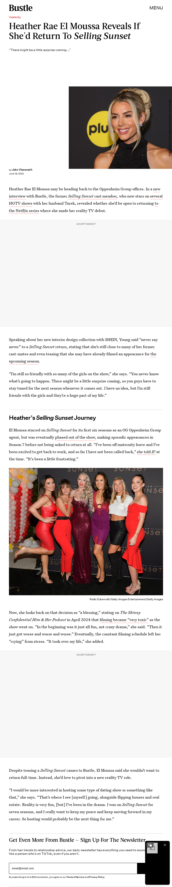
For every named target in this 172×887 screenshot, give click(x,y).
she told (146, 451)
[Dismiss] (164, 845)
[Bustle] (20, 8)
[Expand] (150, 845)
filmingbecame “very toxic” (124, 619)
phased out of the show (75, 437)
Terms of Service (75, 877)
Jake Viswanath (22, 169)
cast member (92, 196)
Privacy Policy (97, 877)
